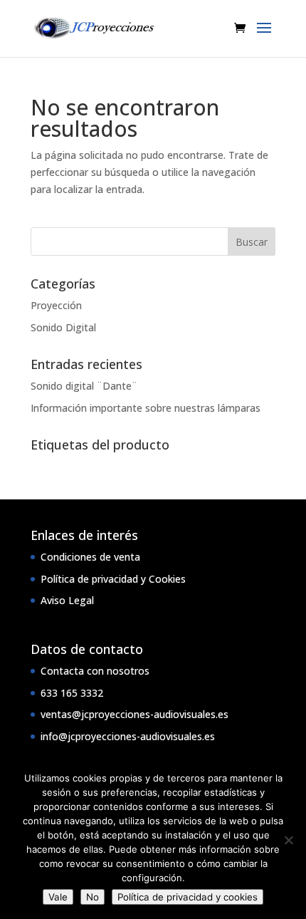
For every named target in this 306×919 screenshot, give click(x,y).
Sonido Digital (63, 327)
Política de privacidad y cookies (187, 897)
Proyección (56, 305)
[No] (288, 840)
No (92, 897)
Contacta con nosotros (95, 670)
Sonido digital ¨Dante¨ (84, 386)
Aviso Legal (67, 600)
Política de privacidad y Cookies (113, 579)
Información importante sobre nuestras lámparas (145, 408)
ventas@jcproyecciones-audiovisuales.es (134, 714)
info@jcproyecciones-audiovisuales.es (128, 736)
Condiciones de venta (90, 557)
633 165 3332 (72, 693)
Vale (58, 897)
